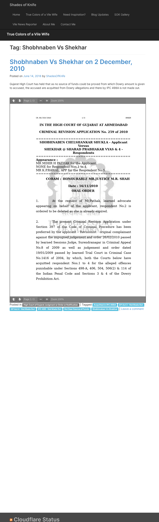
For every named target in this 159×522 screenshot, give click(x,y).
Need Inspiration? (74, 14)
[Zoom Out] (41, 101)
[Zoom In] (47, 101)
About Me (49, 24)
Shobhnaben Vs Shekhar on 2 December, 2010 (71, 65)
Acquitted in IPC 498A (105, 305)
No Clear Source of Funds (76, 309)
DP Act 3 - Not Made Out (131, 305)
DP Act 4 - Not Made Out (23, 309)
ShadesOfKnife (55, 76)
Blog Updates (100, 14)
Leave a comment (132, 308)
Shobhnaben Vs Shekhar (104, 309)
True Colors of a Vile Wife (41, 14)
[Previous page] (13, 101)
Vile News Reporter (25, 24)
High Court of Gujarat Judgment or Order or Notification (50, 305)
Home (16, 14)
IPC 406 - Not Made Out (49, 309)
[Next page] (20, 101)
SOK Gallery (122, 14)
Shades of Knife (23, 5)
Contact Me (68, 24)
